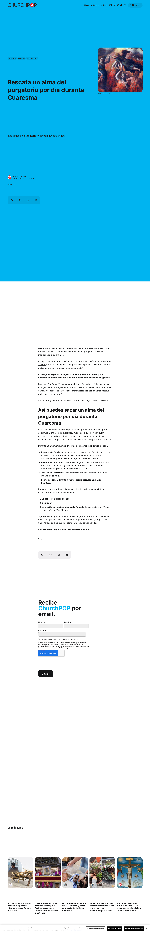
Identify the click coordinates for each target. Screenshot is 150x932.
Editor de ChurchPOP (19, 176)
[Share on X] (28, 200)
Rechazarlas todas (114, 928)
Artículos (95, 5)
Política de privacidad (67, 648)
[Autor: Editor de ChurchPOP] (10, 177)
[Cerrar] (146, 928)
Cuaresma (12, 58)
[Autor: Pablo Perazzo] (10, 884)
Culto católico (32, 58)
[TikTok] (121, 5)
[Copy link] (36, 200)
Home (86, 5)
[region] (75, 928)
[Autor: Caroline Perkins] (65, 884)
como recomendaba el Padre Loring (58, 436)
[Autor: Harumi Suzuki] (92, 884)
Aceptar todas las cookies (134, 928)
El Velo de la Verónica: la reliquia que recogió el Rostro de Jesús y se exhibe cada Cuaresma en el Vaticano (46, 908)
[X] (114, 5)
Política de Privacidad (74, 930)
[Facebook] (110, 5)
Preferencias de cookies (95, 928)
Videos (104, 5)
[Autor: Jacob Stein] (38, 884)
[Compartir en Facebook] (12, 200)
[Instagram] (118, 5)
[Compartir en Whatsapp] (20, 200)
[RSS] (125, 5)
